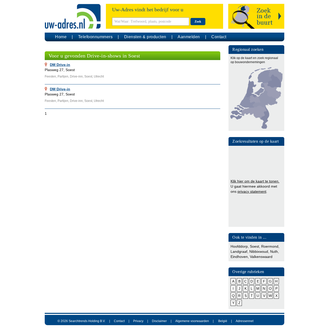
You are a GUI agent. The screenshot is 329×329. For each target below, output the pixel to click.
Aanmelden (189, 37)
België (222, 321)
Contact (218, 37)
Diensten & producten (145, 37)
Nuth (274, 251)
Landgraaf (239, 251)
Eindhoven (239, 257)
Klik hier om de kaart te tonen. (255, 181)
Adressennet (244, 321)
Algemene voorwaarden (192, 321)
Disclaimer (159, 321)
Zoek (198, 21)
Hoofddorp (239, 246)
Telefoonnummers (95, 37)
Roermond (269, 246)
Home (61, 37)
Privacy (138, 321)
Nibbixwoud (258, 251)
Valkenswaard (261, 257)
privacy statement (251, 191)
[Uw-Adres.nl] (73, 16)
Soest (254, 246)
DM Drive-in (60, 65)
